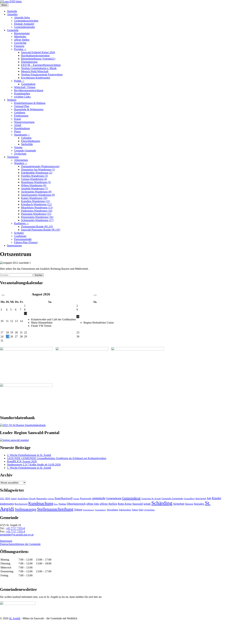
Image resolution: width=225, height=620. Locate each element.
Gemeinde (12, 30)
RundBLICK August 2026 (22, 461)
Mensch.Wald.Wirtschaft (34, 71)
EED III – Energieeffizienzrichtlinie (41, 65)
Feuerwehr (86, 498)
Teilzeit (78, 509)
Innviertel (200, 498)
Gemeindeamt (113, 498)
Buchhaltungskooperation (35, 55)
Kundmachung (40, 503)
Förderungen (21, 115)
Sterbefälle (27, 144)
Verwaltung (112, 509)
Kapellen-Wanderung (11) (35, 201)
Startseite (12, 11)
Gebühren (19, 112)
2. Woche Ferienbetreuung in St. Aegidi (29, 455)
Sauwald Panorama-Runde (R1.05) (40, 229)
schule (147, 503)
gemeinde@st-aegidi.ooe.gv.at (16, 534)
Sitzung (189, 503)
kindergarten (7, 503)
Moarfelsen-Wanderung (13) (37, 207)
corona (50, 498)
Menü (4, 5)
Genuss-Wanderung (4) (34, 179)
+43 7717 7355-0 (15, 528)
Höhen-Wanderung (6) (33, 185)
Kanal (17, 118)
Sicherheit (178, 503)
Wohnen (11, 99)
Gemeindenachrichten (26, 20)
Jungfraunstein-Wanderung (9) (38, 194)
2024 (7, 498)
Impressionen (14, 245)
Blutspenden (41, 498)
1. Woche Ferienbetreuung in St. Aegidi (29, 467)
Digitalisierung (29, 61)
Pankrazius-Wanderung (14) (36, 210)
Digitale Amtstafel (24, 23)
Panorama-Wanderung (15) (36, 213)
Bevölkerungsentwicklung (28, 90)
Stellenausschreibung (55, 509)
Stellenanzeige (25, 509)
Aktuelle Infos (22, 17)
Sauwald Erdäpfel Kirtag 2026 (38, 52)
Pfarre (17, 131)
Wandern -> (20, 163)
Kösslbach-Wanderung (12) (36, 204)
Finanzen (19, 46)
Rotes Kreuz (125, 503)
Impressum (6, 540)
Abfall (17, 125)
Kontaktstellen (22, 93)
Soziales (199, 503)
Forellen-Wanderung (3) (34, 175)
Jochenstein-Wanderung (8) (36, 191)
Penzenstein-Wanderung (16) (37, 217)
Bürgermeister (22, 33)
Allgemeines (21, 160)
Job (209, 498)
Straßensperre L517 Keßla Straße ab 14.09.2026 (34, 464)
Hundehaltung (22, 128)
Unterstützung (88, 510)
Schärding (161, 503)
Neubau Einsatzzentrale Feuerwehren (42, 74)
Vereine (18, 147)
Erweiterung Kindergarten (35, 77)
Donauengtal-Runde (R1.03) (37, 226)
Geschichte (20, 42)
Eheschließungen (30, 141)
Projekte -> (20, 49)
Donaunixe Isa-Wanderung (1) (38, 169)
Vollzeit (135, 510)
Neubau (62, 504)
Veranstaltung (100, 510)
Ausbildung (23, 498)
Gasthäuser (20, 236)
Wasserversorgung (24, 122)
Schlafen (19, 232)
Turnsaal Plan (21, 106)
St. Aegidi (14, 618)
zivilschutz (149, 509)
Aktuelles (12, 14)
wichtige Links (22, 96)
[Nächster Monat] (95, 295)
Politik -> (19, 80)
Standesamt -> (22, 134)
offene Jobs (92, 503)
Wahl (141, 509)
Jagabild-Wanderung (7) (34, 188)
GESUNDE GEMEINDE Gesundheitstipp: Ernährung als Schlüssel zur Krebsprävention (56, 458)
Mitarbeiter (20, 36)
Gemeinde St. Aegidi (151, 498)
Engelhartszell (64, 498)
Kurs (56, 504)
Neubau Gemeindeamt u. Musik (39, 68)
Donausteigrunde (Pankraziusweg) (40, 166)
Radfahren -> (21, 223)
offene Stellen (21, 39)
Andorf (14, 499)
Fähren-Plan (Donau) (26, 242)
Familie (76, 499)
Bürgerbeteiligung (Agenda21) (38, 58)
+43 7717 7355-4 (15, 531)
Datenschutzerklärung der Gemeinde (20, 544)
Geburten (26, 137)
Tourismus (13, 156)
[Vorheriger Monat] (3, 295)
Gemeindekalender (24, 27)
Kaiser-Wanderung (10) (34, 198)
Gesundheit (189, 498)
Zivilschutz (20, 153)
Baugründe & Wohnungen (28, 109)
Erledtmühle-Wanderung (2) (36, 172)
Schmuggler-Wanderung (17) (37, 220)
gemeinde (98, 498)
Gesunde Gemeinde (25, 150)
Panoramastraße (23, 239)
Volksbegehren (125, 510)
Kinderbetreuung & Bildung (29, 103)
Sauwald (137, 503)
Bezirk (32, 498)
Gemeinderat (28, 84)
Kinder (216, 498)
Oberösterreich (76, 503)
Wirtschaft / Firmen (24, 87)
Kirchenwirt (21, 503)
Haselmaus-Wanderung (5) (36, 182)
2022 (2, 499)
